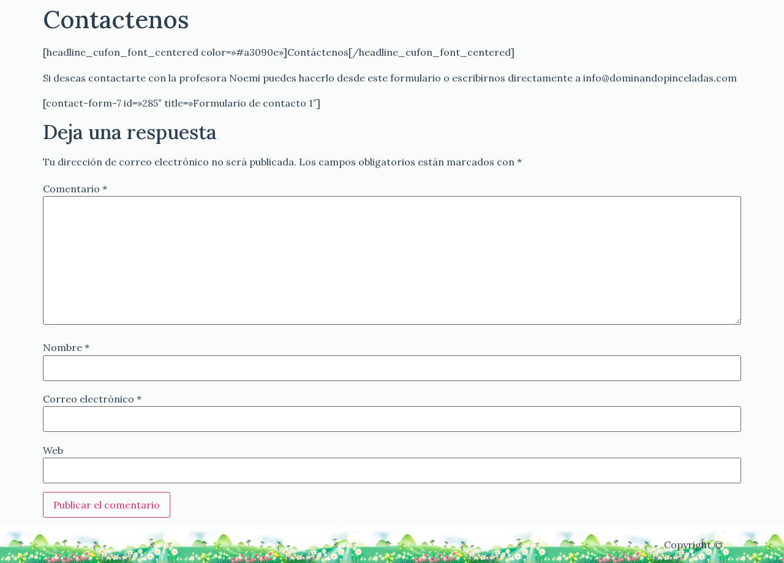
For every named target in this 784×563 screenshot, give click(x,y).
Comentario (75, 189)
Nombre (66, 347)
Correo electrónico (92, 399)
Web (53, 450)
